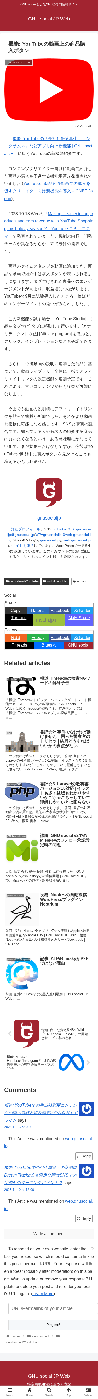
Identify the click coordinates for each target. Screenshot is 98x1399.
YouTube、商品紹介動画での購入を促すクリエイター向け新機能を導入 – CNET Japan (48, 191)
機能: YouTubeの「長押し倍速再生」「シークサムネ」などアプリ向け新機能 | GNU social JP (48, 146)
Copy (16, 610)
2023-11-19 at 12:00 (19, 1190)
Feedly (38, 637)
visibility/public (56, 581)
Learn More (43, 1294)
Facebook (60, 610)
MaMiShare (79, 618)
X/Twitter (82, 610)
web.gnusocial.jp (77, 540)
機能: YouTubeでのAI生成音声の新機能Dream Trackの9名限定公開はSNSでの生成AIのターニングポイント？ (40, 1175)
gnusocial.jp (50, 540)
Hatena (38, 610)
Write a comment (49, 1234)
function (82, 581)
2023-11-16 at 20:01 (19, 1127)
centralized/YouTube (24, 581)
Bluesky (49, 645)
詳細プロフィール (25, 529)
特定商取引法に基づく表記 (49, 1384)
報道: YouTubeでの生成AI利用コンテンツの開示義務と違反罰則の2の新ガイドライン (41, 1113)
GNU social (78, 645)
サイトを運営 (23, 546)
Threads (18, 618)
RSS (15, 637)
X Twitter (60, 529)
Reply (85, 1156)
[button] (87, 802)
